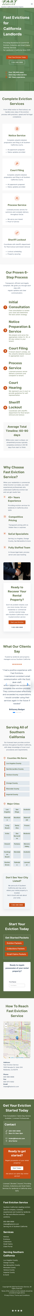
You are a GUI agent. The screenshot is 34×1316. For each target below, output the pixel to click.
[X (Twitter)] (21, 1310)
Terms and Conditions (22, 1295)
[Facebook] (15, 1310)
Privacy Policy (9, 1295)
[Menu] (32, 4)
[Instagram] (18, 1310)
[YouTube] (13, 1310)
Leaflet (12, 1057)
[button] (27, 684)
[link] (17, 688)
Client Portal (7, 1246)
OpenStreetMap (20, 1057)
